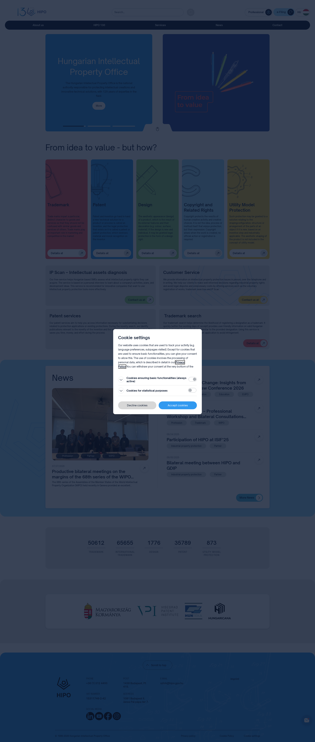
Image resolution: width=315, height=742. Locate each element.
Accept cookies (178, 405)
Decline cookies (137, 405)
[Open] (121, 380)
